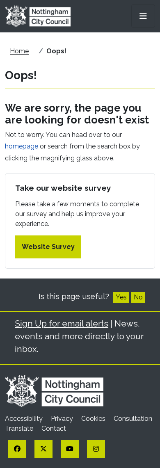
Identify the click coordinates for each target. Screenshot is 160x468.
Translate (20, 428)
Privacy (63, 418)
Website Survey (48, 247)
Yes (121, 297)
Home (19, 51)
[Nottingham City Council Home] (54, 390)
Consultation (133, 418)
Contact (53, 428)
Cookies (94, 418)
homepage (21, 146)
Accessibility (24, 418)
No (138, 297)
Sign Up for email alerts (61, 323)
